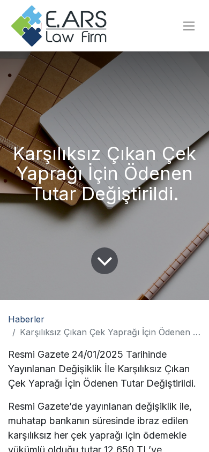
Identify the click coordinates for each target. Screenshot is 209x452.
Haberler (26, 319)
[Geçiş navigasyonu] (189, 26)
